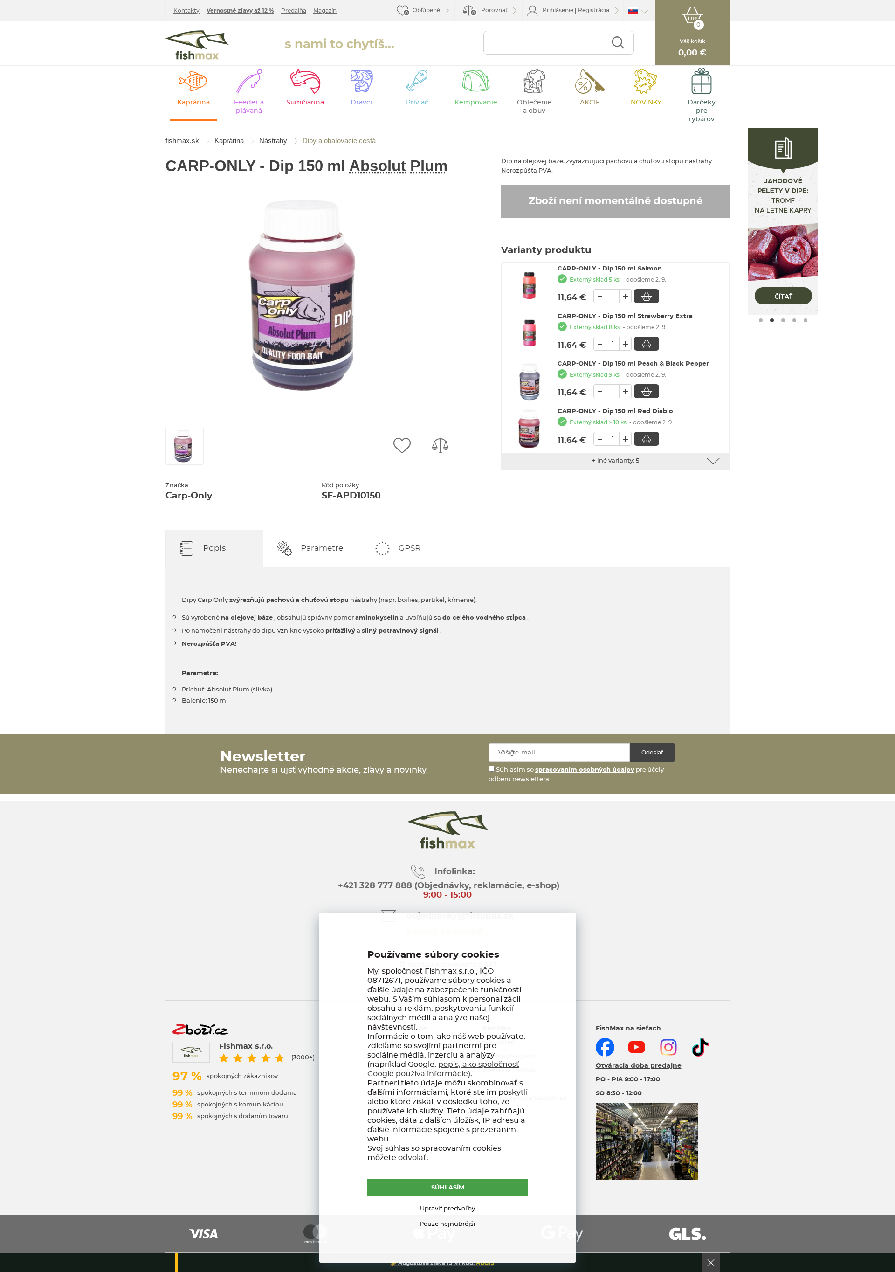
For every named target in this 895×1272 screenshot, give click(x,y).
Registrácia (593, 10)
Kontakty (186, 11)
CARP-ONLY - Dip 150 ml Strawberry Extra (625, 316)
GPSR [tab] (409, 548)
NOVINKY (646, 102)
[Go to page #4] (794, 320)
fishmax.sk (197, 45)
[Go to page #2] (772, 320)
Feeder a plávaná (249, 106)
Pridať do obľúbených (402, 446)
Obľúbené (426, 10)
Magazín (325, 11)
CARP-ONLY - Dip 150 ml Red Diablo (615, 411)
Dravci (361, 102)
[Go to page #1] (760, 320)
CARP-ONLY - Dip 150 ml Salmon (610, 269)
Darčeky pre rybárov (702, 111)
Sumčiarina (305, 102)
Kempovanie (475, 102)
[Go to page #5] (805, 320)
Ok (711, 1262)
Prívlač (417, 102)
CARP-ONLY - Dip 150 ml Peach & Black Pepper (633, 364)
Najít (617, 42)
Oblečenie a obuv (534, 106)
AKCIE (590, 102)
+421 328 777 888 (375, 886)
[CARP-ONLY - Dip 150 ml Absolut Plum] (310, 293)
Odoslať (652, 752)
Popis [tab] (214, 548)
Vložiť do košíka (646, 296)
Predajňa (293, 11)
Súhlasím (447, 1188)
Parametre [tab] (322, 548)
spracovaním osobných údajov (584, 770)
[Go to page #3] (783, 320)
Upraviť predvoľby (447, 1209)
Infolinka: (454, 872)
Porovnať (490, 11)
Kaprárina (193, 102)
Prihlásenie (558, 10)
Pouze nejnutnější (447, 1224)
